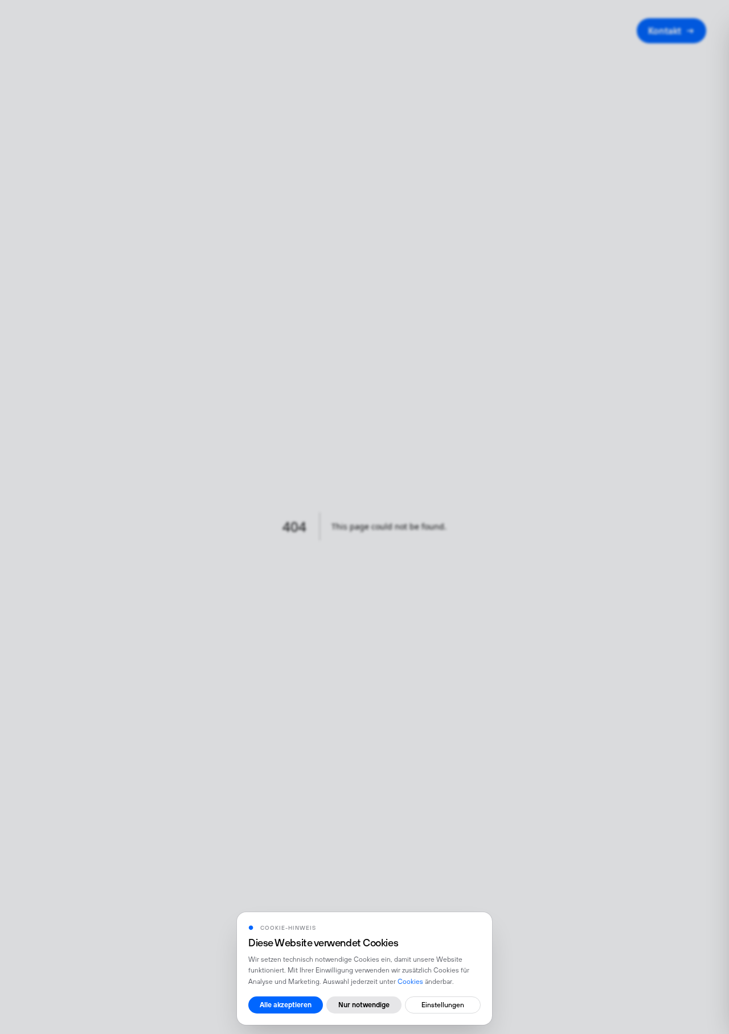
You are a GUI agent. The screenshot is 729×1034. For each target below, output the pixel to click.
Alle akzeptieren (286, 1005)
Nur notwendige (364, 1005)
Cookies (410, 982)
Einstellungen (442, 1005)
